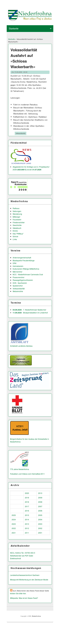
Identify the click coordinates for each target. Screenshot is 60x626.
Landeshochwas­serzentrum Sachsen (24, 575)
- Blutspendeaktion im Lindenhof (30, 312)
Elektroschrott (15, 558)
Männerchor (17, 271)
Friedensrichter (19, 222)
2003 (40, 524)
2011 (27, 532)
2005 (40, 515)
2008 (40, 502)
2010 (40, 493)
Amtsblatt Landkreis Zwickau (21, 346)
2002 (40, 528)
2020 (27, 493)
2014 (27, 519)
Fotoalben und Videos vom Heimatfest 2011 (27, 474)
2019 (27, 497)
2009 (40, 497)
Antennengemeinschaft (22, 257)
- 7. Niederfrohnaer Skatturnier (29, 309)
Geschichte (17, 225)
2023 (14, 524)
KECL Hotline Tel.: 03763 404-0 (22, 553)
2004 (40, 519)
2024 (14, 519)
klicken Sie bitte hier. (18, 593)
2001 (40, 532)
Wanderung (17, 214)
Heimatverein (18, 266)
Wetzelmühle (18, 291)
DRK (14, 263)
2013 (27, 524)
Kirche (15, 231)
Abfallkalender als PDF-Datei (21, 555)
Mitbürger (16, 217)
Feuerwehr (17, 219)
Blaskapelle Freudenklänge (24, 260)
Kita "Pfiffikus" (18, 233)
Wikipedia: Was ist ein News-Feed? (24, 598)
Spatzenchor (18, 285)
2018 (27, 502)
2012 (27, 528)
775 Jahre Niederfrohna (19, 469)
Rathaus (16, 208)
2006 (40, 510)
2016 (27, 510)
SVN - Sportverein (20, 283)
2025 (14, 515)
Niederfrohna (36, 616)
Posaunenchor (18, 277)
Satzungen (17, 211)
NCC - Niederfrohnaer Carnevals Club (28, 274)
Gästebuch (17, 228)
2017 (27, 506)
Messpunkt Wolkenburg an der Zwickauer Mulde (29, 579)
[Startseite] (30, 20)
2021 (14, 532)
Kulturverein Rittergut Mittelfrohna (26, 269)
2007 (40, 506)
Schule (15, 236)
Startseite (11, 39)
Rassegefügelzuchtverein (23, 280)
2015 (27, 515)
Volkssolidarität (20, 133)
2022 (14, 528)
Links (15, 239)
